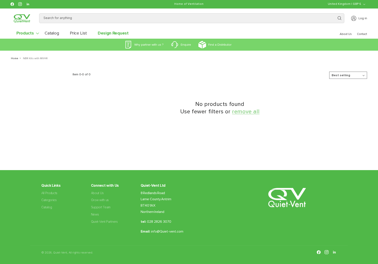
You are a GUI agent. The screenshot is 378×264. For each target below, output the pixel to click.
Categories (49, 200)
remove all (245, 111)
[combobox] (192, 18)
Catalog (46, 207)
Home (14, 58)
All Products (49, 193)
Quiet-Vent (60, 252)
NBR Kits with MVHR (35, 58)
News (95, 214)
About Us (97, 193)
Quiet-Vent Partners (104, 221)
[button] (25, 33)
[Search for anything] (339, 18)
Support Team (100, 207)
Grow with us (100, 200)
